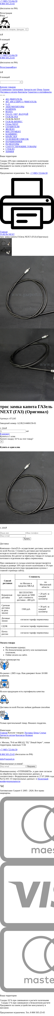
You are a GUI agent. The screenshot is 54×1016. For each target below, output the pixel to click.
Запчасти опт (30, 89)
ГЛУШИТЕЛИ (13, 126)
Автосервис (17, 89)
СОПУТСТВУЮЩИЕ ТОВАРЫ (21, 146)
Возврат (29, 735)
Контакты (22, 92)
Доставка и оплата (8, 92)
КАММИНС (11, 134)
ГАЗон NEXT (12, 124)
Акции (46, 89)
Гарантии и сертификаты (40, 92)
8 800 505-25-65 (7, 3)
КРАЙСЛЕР (11, 136)
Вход (14, 67)
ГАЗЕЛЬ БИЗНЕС (14, 121)
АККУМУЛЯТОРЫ (15, 106)
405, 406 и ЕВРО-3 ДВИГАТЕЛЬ (21, 101)
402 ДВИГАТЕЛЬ (14, 99)
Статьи (42, 733)
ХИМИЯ (10, 151)
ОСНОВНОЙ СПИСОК (17, 139)
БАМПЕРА (11, 109)
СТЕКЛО (10, 149)
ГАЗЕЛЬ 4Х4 (12, 116)
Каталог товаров (8, 87)
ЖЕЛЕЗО (10, 129)
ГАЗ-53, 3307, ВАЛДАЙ (17, 114)
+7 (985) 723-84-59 (8, 1)
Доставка (28, 733)
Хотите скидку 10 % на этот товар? (16, 439)
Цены (39, 89)
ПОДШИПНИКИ (14, 141)
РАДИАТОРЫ (12, 144)
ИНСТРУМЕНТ (13, 131)
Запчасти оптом (7, 735)
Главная (3, 733)
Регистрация (6, 67)
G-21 (8, 104)
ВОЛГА (9, 111)
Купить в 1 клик (7, 436)
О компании (6, 89)
